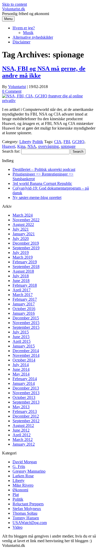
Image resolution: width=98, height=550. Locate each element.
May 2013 (21, 407)
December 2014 (26, 350)
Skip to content (14, 4)
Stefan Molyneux (27, 508)
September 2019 (26, 248)
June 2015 (21, 336)
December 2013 (26, 388)
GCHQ (78, 141)
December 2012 (26, 416)
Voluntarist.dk (13, 9)
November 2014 (26, 355)
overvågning (48, 146)
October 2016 (24, 308)
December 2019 (26, 243)
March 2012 (23, 439)
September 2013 (26, 402)
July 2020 (21, 238)
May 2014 (21, 374)
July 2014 (21, 365)
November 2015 (26, 322)
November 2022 (26, 220)
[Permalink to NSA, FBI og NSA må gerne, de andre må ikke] (49, 100)
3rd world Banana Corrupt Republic (42, 183)
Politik (37, 141)
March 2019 (23, 257)
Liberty (25, 141)
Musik (28, 32)
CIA (57, 141)
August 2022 (23, 224)
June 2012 (21, 430)
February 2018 (25, 285)
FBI (67, 141)
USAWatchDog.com (30, 522)
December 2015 (26, 318)
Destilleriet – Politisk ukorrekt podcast (44, 169)
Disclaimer (21, 42)
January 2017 (24, 304)
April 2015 (22, 341)
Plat (16, 494)
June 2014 (21, 369)
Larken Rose (23, 476)
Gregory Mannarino (29, 471)
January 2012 (24, 444)
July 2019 (21, 252)
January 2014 (24, 383)
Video (17, 527)
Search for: (11, 151)
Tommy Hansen (26, 518)
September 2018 (26, 266)
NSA (31, 146)
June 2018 (21, 280)
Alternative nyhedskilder (33, 37)
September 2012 (26, 421)
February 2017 (25, 299)
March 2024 (23, 215)
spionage (68, 146)
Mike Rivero (23, 485)
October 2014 (24, 360)
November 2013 (26, 393)
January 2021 (24, 234)
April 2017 (22, 290)
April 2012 (22, 435)
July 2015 (21, 332)
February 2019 (25, 262)
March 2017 (23, 294)
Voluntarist (17, 86)
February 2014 (25, 379)
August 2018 (23, 271)
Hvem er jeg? (24, 28)
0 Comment (11, 91)
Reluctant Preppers (28, 504)
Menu (8, 19)
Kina (21, 146)
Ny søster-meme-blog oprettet (37, 197)
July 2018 (21, 276)
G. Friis (19, 466)
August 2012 (23, 425)
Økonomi (20, 490)
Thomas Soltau (25, 513)
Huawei (8, 146)
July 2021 (21, 229)
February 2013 (25, 411)
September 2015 (26, 327)
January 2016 (24, 313)
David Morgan (25, 462)
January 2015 (24, 346)
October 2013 (24, 397)
